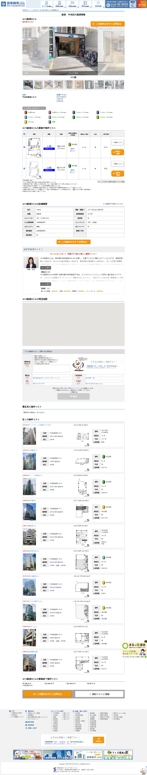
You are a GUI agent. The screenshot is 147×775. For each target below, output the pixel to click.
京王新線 (117, 719)
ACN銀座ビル (33, 450)
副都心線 (93, 727)
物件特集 (31, 722)
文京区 (55, 729)
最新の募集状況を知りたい (43, 358)
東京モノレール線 (120, 713)
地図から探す (32, 728)
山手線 (77, 713)
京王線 (116, 715)
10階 (75, 576)
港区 (54, 717)
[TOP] (13, 4)
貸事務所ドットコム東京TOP (30, 10)
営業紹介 (31, 715)
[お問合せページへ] (98, 743)
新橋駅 (58, 101)
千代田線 (93, 730)
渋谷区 (55, 721)
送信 (74, 396)
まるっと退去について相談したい (45, 362)
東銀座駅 (53, 587)
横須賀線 (78, 727)
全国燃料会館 (33, 652)
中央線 (77, 717)
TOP (13, 711)
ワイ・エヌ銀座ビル (35, 475)
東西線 (92, 719)
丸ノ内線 (93, 715)
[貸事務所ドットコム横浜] (27, 759)
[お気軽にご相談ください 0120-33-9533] (117, 4)
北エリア (66, 719)
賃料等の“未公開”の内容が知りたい (46, 360)
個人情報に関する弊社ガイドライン (69, 388)
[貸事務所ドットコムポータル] (88, 759)
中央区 (55, 715)
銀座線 (92, 713)
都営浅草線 (104, 713)
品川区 (55, 725)
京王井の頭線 (118, 717)
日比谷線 (93, 721)
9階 (75, 551)
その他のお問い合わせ (42, 364)
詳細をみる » (49, 149)
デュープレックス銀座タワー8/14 (40, 425)
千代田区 (56, 713)
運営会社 (31, 711)
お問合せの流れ (17, 713)
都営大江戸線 (104, 717)
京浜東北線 (79, 715)
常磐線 (77, 730)
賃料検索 (31, 725)
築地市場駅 (44, 10)
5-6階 (49, 168)
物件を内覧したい (40, 356)
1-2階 (49, 146)
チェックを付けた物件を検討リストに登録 (111, 181)
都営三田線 (104, 715)
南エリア (66, 717)
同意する (74, 392)
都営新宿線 (104, 719)
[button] (25, 51)
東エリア (66, 713)
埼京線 (77, 723)
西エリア (66, 715)
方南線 (92, 717)
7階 (75, 425)
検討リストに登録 (100, 694)
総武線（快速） (80, 721)
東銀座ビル (32, 526)
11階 (75, 450)
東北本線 (78, 725)
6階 (75, 500)
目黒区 (55, 730)
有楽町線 (93, 723)
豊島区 (55, 727)
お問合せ (15, 715)
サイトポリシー (33, 719)
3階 (75, 475)
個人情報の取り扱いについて (37, 717)
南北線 (92, 729)
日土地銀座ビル (34, 576)
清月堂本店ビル (34, 551)
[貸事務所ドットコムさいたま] (57, 759)
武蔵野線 (78, 729)
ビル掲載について (18, 717)
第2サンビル (33, 626)
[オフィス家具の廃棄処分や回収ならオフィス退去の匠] (118, 759)
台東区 (55, 723)
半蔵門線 (93, 725)
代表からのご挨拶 (34, 713)
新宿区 (55, 719)
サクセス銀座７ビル (35, 601)
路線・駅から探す (81, 711)
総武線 (77, 719)
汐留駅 (58, 99)
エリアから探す (58, 711)
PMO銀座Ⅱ (32, 500)
